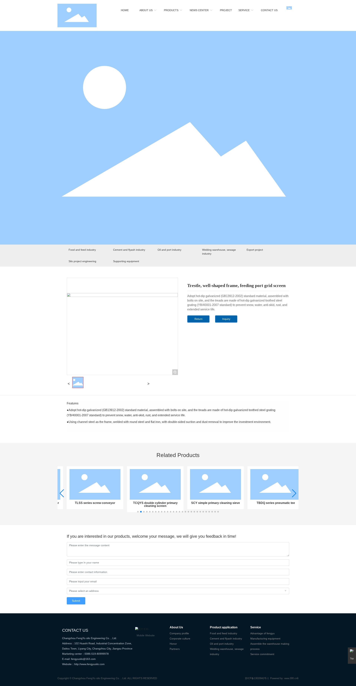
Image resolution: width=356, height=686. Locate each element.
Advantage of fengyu (262, 633)
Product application (224, 627)
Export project (255, 249)
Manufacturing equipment (265, 638)
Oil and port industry (169, 249)
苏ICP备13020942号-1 (256, 678)
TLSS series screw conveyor (87, 502)
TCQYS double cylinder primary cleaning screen (148, 504)
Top (352, 658)
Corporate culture (180, 638)
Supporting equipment (126, 261)
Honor (173, 643)
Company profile (179, 633)
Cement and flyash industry (129, 249)
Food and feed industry (82, 249)
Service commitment (262, 654)
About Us (176, 627)
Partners (175, 648)
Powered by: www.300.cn (283, 678)
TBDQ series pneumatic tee (268, 502)
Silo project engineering (82, 261)
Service (255, 627)
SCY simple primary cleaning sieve (208, 502)
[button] (138, 511)
